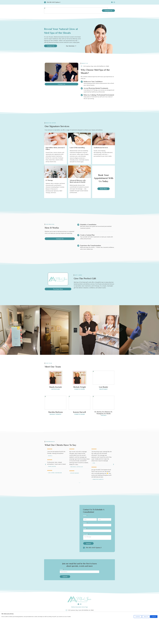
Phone (87, 522)
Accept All (154, 616)
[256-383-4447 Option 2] (45, 2)
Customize (138, 616)
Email (87, 528)
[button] (45, 464)
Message (88, 534)
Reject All (146, 616)
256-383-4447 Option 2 (53, 2)
